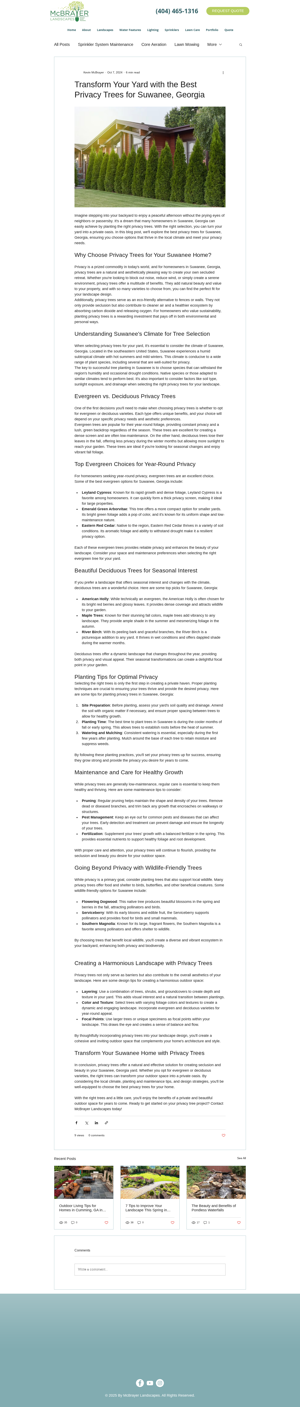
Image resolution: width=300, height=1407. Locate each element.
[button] (86, 30)
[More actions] (223, 72)
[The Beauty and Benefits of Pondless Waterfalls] (216, 1182)
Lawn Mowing (186, 44)
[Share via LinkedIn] (96, 1123)
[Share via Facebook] (76, 1123)
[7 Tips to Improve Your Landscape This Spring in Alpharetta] (150, 1182)
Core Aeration (153, 44)
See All (241, 1158)
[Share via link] (106, 1123)
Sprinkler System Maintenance (105, 44)
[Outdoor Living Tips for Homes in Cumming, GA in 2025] (83, 1182)
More (212, 44)
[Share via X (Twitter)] (86, 1123)
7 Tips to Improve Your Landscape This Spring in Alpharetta (146, 1208)
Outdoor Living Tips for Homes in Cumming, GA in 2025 (80, 1208)
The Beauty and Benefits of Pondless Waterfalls (214, 1208)
